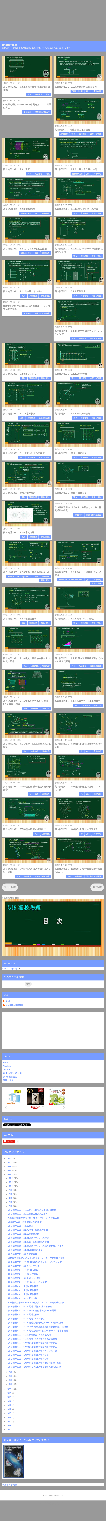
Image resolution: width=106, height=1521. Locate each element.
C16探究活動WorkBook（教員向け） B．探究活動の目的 (36, 1302)
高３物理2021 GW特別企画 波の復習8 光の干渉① (32, 1347)
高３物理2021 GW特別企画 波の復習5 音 (76, 829)
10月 (11, 1186)
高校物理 (38, 94)
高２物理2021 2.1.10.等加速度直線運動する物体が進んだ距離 (38, 1326)
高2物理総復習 (10, 1076)
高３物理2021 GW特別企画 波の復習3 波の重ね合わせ (34, 1367)
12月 (11, 1178)
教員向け (27, 112)
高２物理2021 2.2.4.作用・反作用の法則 (76, 169)
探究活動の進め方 (42, 112)
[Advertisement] (53, 19)
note (5, 1062)
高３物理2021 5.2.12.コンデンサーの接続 (76, 209)
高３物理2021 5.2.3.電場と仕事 (19, 619)
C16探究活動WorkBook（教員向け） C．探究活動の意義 (36, 1258)
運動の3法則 (77, 91)
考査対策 (64, 134)
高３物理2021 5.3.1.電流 (16, 169)
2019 (9, 1393)
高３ (29, 94)
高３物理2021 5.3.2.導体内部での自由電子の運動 (32, 1210)
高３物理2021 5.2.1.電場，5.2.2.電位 (74, 619)
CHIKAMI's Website (13, 1073)
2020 (9, 1389)
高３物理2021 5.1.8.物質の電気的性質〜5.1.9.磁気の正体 (35, 1322)
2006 (9, 1429)
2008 (9, 1421)
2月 (11, 1380)
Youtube (7, 1066)
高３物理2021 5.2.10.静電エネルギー (22, 291)
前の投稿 (97, 887)
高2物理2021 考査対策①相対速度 (72, 130)
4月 (11, 1372)
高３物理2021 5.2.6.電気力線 (18, 532)
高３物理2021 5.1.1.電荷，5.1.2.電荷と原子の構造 (32, 1339)
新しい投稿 (10, 887)
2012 (9, 1405)
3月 (11, 1376)
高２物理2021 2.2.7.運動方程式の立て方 (76, 87)
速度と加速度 (95, 134)
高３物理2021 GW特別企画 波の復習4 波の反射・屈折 (34, 1363)
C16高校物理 (9, 45)
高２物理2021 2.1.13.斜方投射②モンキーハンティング (35, 1262)
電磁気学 (46, 666)
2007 (9, 1425)
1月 (11, 1384)
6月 (11, 1202)
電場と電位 (96, 213)
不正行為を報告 (9, 1484)
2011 (9, 1409)
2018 (9, 1397)
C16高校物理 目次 (10, 898)
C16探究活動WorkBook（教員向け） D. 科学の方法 (33, 1218)
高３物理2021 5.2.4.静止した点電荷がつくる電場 (32, 1310)
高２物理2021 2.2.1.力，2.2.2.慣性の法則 (25, 249)
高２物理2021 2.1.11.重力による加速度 (24, 453)
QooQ (57, 1505)
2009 (9, 1417)
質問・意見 (8, 1080)
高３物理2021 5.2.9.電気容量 (70, 291)
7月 (11, 1198)
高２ (88, 91)
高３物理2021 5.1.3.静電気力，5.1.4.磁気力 (77, 701)
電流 (48, 94)
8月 (11, 1194)
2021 (9, 1174)
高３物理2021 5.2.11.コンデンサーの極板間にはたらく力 (36, 1246)
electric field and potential (19, 577)
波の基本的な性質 (42, 876)
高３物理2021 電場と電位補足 (71, 453)
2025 (9, 1158)
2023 (9, 1166)
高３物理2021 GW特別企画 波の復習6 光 (24, 829)
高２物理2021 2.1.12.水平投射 (19, 413)
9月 (11, 1190)
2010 (9, 1413)
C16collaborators (14, 1005)
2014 (9, 1401)
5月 (11, 1206)
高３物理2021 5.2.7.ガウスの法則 (72, 413)
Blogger (59, 1495)
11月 (11, 1182)
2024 (9, 1162)
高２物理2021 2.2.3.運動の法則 (19, 209)
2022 (9, 1170)
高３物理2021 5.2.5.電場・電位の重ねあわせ (26, 572)
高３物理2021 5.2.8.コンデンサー (21, 374)
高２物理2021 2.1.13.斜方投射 (71, 374)
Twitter (6, 1069)
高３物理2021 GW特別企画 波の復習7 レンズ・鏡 (32, 1351)
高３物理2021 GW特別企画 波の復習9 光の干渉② (32, 1343)
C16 (8, 1001)
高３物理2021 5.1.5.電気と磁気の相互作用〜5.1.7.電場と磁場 (38, 1330)
